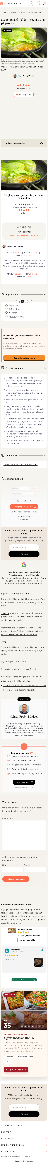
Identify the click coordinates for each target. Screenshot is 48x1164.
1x (22, 301)
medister (29, 650)
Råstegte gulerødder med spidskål (19, 690)
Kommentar (8, 818)
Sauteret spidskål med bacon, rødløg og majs (24, 685)
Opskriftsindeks (15, 12)
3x (30, 301)
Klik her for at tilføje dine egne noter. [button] (20, 464)
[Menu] (46, 3)
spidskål (14, 305)
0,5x (18, 301)
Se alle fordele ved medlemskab (24, 512)
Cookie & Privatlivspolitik (22, 1156)
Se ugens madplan (16, 1069)
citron (13, 316)
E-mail (28, 865)
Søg (32, 5)
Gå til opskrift (25, 94)
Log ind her (24, 519)
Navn (5, 865)
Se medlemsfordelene (24, 358)
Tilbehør (25, 12)
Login (39, 5)
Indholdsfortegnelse (15, 143)
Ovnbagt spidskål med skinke (17, 681)
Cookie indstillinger (7, 1156)
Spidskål (5, 613)
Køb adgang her (21, 782)
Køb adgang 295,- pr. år (22, 507)
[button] (18, 85)
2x (26, 301)
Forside (4, 12)
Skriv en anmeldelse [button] (29, 940)
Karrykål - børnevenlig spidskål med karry (22, 676)
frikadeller (19, 650)
